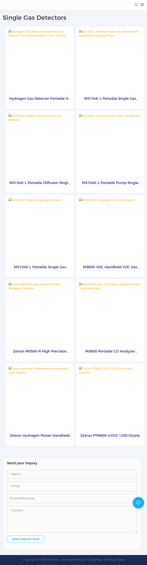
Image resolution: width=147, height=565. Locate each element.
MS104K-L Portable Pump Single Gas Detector (110, 183)
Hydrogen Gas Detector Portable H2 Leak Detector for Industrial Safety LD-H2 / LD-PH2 (39, 98)
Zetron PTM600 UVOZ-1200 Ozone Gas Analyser (110, 435)
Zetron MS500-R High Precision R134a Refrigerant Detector (40, 351)
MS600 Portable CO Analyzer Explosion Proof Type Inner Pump (110, 351)
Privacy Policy (115, 559)
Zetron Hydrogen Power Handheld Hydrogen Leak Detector (39, 435)
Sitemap (96, 559)
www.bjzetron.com (74, 559)
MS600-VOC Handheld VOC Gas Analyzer (110, 267)
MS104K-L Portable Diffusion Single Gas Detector (39, 183)
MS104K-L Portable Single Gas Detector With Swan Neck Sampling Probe (110, 98)
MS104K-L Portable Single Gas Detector (40, 267)
